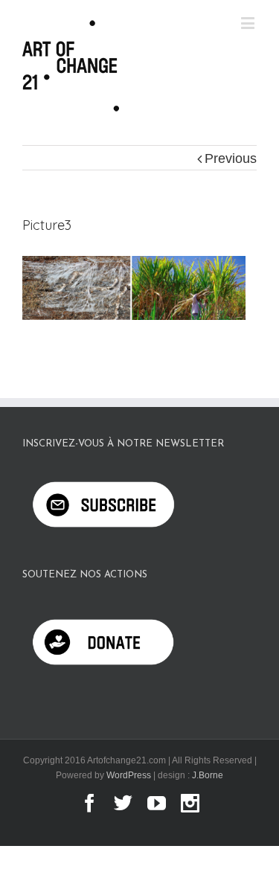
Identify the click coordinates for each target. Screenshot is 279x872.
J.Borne (207, 775)
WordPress (128, 775)
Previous (231, 158)
